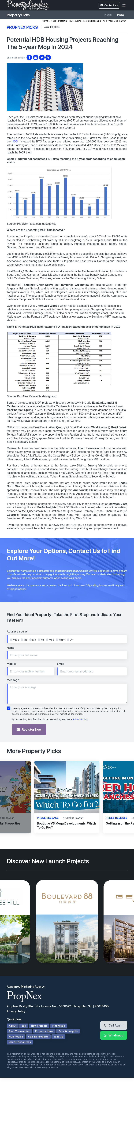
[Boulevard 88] (67, 922)
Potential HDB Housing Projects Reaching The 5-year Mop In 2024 (92, 21)
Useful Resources (20, 1042)
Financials (58, 1025)
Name (10, 647)
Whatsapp (116, 1035)
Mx (34, 639)
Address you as (17, 631)
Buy (23, 1025)
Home (45, 21)
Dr (71, 639)
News (108, 14)
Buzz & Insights (68, 1031)
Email (60, 663)
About (12, 1025)
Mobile (11, 663)
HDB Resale (16, 1036)
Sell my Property (38, 1036)
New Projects (39, 1025)
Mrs (51, 639)
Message (13, 680)
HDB (15, 141)
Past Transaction (19, 1031)
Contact (111, 5)
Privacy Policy (80, 719)
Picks (120, 14)
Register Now (31, 729)
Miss (16, 639)
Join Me (58, 1036)
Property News (44, 1031)
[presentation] (7, 800)
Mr (42, 639)
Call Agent (116, 1025)
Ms (26, 639)
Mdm (62, 639)
